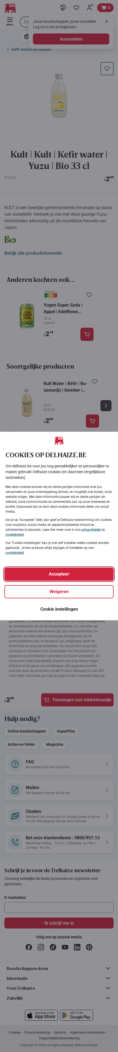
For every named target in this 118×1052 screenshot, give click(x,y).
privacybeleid (91, 530)
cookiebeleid (14, 535)
